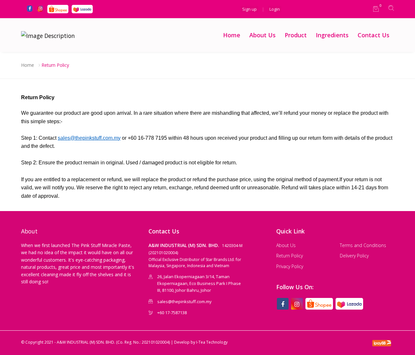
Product (296, 35)
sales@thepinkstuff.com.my (89, 138)
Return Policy (55, 65)
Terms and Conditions (363, 245)
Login (274, 9)
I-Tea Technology (212, 342)
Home (231, 35)
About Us (262, 35)
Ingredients (332, 35)
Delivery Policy (354, 256)
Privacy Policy (289, 266)
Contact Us (373, 35)
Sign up (249, 9)
